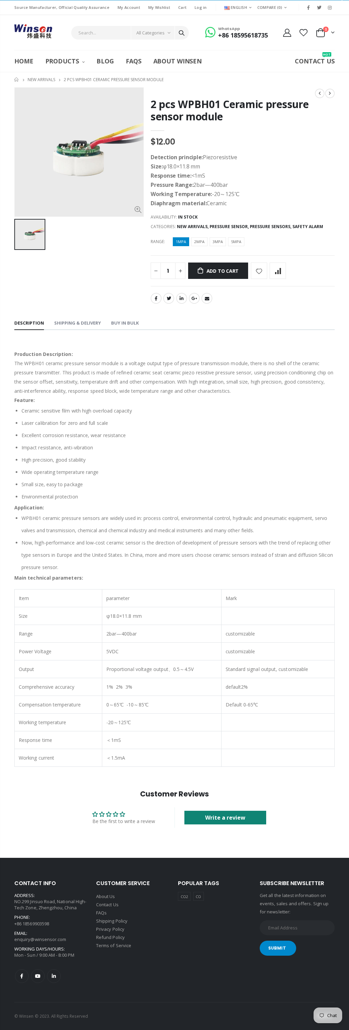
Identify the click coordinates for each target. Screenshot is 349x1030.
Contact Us (107, 904)
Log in (201, 7)
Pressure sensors (270, 226)
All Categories (150, 33)
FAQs (101, 913)
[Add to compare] (278, 271)
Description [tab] (29, 323)
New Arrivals (41, 80)
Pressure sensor (229, 226)
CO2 (184, 896)
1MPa (181, 241)
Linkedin (54, 976)
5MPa (236, 241)
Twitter (168, 298)
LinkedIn (181, 298)
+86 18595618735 (243, 35)
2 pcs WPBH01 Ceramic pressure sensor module (229, 110)
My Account (129, 7)
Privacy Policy (110, 929)
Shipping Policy (111, 921)
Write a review (225, 817)
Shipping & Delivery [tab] (77, 323)
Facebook (156, 298)
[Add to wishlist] (259, 271)
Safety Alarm (307, 226)
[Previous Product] (319, 93)
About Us (105, 896)
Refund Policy (110, 937)
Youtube (38, 976)
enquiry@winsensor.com (40, 939)
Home (16, 79)
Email (206, 298)
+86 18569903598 (31, 924)
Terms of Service (113, 945)
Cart (182, 7)
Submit (277, 948)
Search (181, 33)
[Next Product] (330, 93)
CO (198, 896)
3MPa (218, 241)
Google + (194, 298)
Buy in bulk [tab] (125, 323)
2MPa (199, 241)
